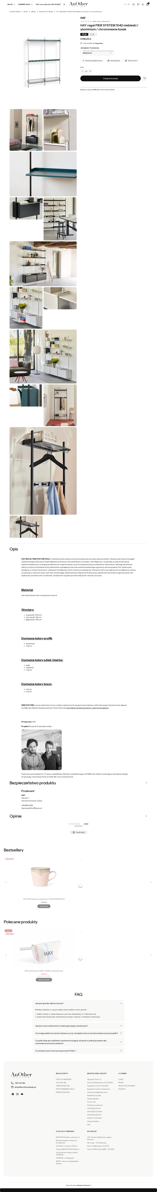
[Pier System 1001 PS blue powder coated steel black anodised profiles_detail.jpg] (26, 395)
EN (129, 4)
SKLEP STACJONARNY (126, 1086)
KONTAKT (122, 1089)
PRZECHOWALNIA (63, 1092)
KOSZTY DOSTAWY (94, 1118)
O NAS (120, 1079)
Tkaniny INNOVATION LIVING (66, 1149)
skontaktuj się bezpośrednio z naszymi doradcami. (88, 708)
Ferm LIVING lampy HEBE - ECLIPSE (100, 1149)
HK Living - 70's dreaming (96, 1143)
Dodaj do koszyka (110, 78)
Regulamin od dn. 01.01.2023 (97, 1086)
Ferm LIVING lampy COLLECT (98, 1146)
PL (125, 4)
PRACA (121, 1083)
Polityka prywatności (95, 1105)
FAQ (88, 1124)
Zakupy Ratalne (93, 1099)
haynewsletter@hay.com (31, 808)
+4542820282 (27, 805)
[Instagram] (17, 1094)
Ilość (82, 67)
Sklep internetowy (77, 1185)
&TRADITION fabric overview (67, 1137)
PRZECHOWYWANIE (46, 11)
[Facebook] (13, 1094)
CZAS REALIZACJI (94, 1108)
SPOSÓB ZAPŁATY (94, 1115)
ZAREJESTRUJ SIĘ (63, 1086)
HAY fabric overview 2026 (66, 1146)
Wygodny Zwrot (93, 1079)
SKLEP (26, 11)
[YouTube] (22, 1094)
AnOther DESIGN (15, 11)
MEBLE (33, 11)
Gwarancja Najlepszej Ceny (97, 1092)
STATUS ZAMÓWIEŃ (63, 1079)
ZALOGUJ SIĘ (61, 1083)
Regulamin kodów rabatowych (98, 1089)
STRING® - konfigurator (65, 1158)
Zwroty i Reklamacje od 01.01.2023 (100, 1083)
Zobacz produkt (43, 980)
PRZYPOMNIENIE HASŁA (65, 1089)
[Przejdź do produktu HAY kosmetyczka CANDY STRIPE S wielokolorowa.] (44, 948)
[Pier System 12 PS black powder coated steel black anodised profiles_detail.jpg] (26, 208)
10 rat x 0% (91, 1102)
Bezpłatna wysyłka (94, 1095)
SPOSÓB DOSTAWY (94, 1112)
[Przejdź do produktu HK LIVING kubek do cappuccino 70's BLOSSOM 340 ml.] (44, 877)
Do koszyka (44, 906)
